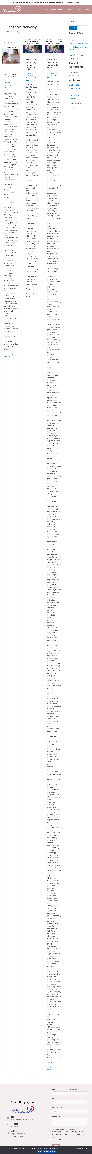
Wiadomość (56, 1116)
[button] (64, 9)
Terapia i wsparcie (56, 9)
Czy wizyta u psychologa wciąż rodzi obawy (53, 63)
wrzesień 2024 (74, 99)
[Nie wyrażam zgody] (90, 1150)
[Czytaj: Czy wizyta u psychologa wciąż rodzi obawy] (54, 47)
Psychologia (8, 87)
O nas (45, 9)
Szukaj (71, 21)
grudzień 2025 (74, 85)
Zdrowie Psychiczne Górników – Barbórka (77, 54)
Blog (69, 9)
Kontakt (78, 9)
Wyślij (56, 1146)
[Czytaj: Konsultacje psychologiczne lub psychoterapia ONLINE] (32, 47)
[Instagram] (88, 9)
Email (54, 1098)
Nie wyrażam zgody (49, 1151)
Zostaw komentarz (8, 84)
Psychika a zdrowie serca (78, 44)
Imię (53, 1090)
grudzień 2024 (74, 88)
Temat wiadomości (59, 1107)
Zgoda (39, 1151)
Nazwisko (73, 1090)
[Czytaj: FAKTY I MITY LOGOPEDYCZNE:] (11, 54)
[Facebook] (85, 9)
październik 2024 (75, 95)
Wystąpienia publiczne (77, 59)
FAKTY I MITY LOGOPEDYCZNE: (10, 77)
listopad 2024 (74, 92)
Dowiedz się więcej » (10, 355)
